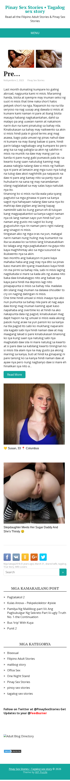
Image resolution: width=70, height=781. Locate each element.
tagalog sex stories (20, 694)
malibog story (16, 665)
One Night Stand (18, 676)
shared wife (51, 563)
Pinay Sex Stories (35, 80)
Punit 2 (12, 628)
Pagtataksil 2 (16, 597)
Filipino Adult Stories (21, 659)
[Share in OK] (25, 557)
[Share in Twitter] (43, 557)
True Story (9, 566)
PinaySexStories (48, 709)
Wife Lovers (21, 566)
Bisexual (12, 653)
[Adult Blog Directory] (19, 736)
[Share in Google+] (34, 557)
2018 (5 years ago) (24, 563)
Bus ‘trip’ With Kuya (20, 623)
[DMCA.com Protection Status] (13, 751)
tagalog (62, 563)
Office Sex (13, 670)
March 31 (39, 563)
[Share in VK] (16, 557)
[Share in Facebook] (7, 557)
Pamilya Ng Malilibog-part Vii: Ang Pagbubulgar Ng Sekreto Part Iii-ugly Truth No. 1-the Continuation (36, 613)
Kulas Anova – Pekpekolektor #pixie (31, 603)
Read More (14, 375)
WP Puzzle (41, 772)
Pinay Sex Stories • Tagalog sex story (35, 9)
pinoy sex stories (18, 688)
